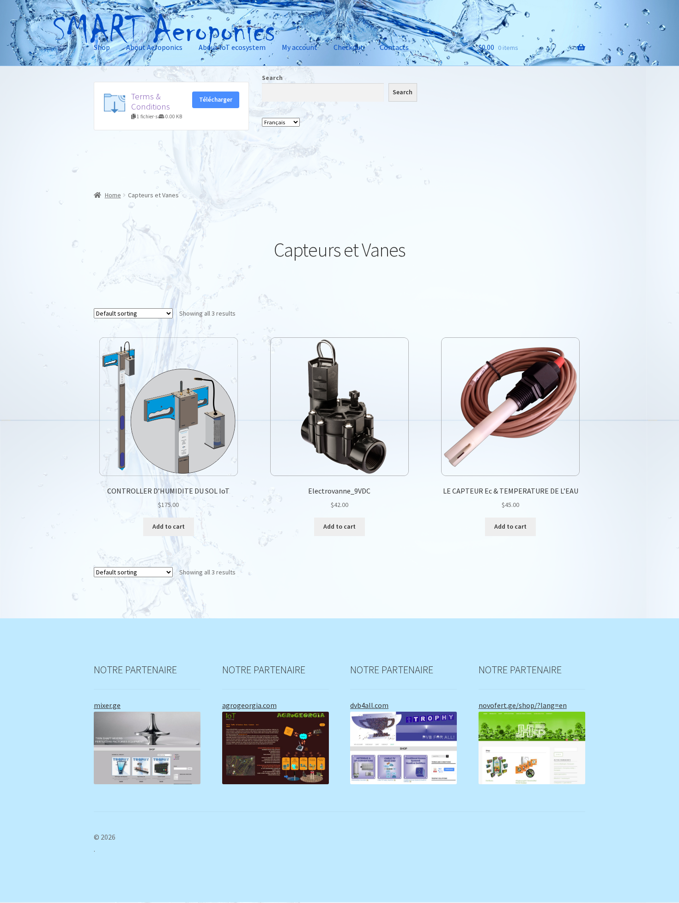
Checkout (348, 47)
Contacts (394, 47)
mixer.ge (107, 705)
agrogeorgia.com (249, 705)
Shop (102, 47)
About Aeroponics (154, 47)
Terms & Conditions (150, 101)
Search (272, 77)
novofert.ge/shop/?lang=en (523, 705)
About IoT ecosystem (232, 47)
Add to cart (168, 526)
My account (299, 47)
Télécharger (215, 100)
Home (113, 195)
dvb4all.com (369, 705)
